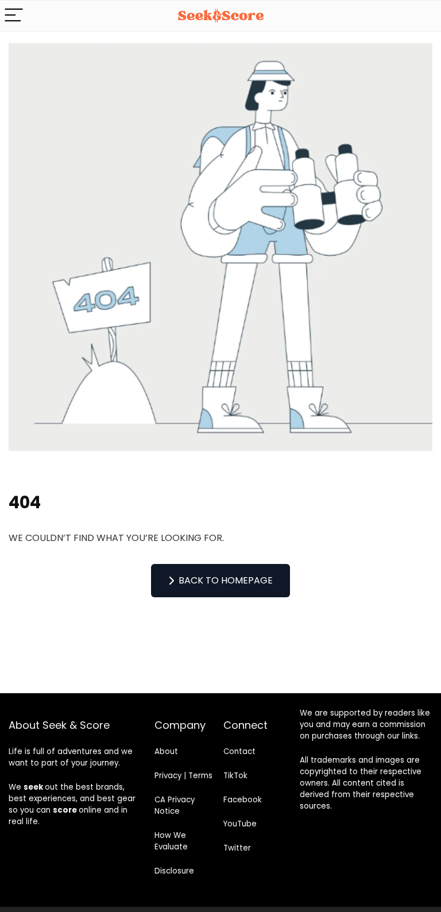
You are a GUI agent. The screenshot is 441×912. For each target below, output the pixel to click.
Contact (239, 751)
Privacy (167, 775)
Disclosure (174, 870)
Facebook (242, 799)
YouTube (240, 823)
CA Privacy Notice (174, 805)
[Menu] (14, 16)
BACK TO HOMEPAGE (226, 580)
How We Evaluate (171, 841)
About (166, 751)
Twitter (237, 848)
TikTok (235, 775)
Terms (200, 775)
